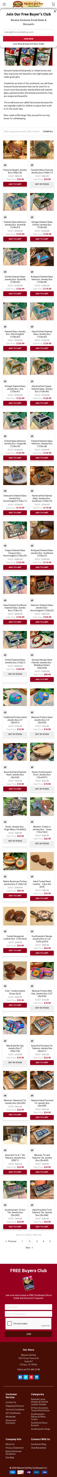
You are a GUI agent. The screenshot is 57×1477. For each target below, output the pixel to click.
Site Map (10, 1457)
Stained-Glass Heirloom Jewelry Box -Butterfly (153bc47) (15, 225)
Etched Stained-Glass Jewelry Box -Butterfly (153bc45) (15, 279)
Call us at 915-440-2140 (28, 1369)
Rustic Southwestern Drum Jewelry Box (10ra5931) (42, 775)
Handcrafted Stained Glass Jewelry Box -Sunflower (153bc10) (42, 498)
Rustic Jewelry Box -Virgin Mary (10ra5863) (15, 828)
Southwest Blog (38, 1444)
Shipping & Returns (15, 1406)
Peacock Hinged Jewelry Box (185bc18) (15, 171)
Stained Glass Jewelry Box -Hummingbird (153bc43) (15, 334)
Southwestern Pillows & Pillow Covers (38, 1417)
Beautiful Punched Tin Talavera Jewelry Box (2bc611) (42, 1048)
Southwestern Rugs (40, 1429)
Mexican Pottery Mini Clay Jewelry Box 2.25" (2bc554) (42, 993)
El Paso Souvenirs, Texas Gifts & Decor (40, 1409)
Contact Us (11, 1402)
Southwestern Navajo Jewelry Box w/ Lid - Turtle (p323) (42, 939)
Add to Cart (15, 184)
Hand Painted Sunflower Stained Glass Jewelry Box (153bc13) (15, 608)
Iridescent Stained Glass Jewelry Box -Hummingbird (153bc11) (15, 498)
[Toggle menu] (4, 4)
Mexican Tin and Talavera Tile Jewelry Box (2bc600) (42, 1158)
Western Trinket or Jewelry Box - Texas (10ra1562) (42, 829)
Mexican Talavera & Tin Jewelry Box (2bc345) (15, 1101)
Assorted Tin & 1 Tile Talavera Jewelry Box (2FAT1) (15, 1158)
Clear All (48, 131)
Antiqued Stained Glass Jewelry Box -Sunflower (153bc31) (42, 553)
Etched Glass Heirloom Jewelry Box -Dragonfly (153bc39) (15, 444)
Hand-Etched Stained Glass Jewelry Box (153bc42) (42, 334)
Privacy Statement (15, 1448)
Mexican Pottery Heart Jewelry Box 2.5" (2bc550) (42, 720)
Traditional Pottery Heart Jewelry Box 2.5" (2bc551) (15, 720)
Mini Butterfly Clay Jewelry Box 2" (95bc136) (15, 1048)
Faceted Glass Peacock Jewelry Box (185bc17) (42, 171)
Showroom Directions (11, 1421)
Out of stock (42, 184)
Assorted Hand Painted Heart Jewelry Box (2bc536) (15, 775)
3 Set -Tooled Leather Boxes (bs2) (15, 992)
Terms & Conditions (15, 1409)
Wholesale (11, 1416)
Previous (12, 1241)
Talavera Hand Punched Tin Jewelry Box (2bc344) (42, 1103)
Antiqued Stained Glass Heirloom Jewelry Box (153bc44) (42, 279)
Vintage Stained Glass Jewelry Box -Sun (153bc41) (15, 389)
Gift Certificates (13, 1413)
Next (28, 1247)
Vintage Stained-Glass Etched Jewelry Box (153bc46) (42, 225)
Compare (5, 165)
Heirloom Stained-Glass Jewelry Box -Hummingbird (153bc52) (42, 608)
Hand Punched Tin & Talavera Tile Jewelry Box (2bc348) (42, 1212)
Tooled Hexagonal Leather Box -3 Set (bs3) (15, 937)
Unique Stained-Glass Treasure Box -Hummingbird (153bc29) (15, 553)
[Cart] (54, 4)
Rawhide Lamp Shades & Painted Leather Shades (39, 1402)
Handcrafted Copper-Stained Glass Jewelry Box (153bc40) (42, 389)
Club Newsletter (38, 1448)
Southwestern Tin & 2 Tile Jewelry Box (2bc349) (15, 1212)
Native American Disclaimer (14, 1452)
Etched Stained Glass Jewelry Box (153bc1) (15, 661)
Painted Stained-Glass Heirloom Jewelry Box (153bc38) (42, 444)
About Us (10, 1444)
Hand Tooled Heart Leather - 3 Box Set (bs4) (42, 884)
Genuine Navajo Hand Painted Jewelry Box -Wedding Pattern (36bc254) (42, 664)
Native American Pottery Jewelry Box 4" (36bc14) (15, 882)
